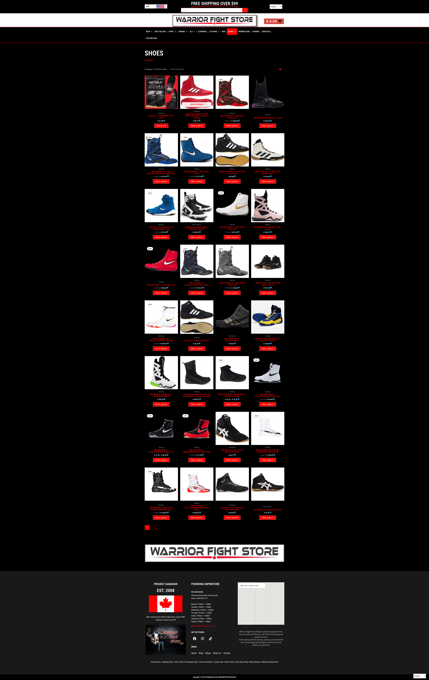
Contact (226, 653)
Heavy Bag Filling (241, 662)
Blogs (208, 653)
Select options (197, 125)
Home (193, 653)
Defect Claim (229, 662)
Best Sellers (160, 31)
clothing (213, 31)
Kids (223, 31)
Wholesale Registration (270, 662)
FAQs (176, 662)
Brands (182, 31)
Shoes (230, 31)
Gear (148, 31)
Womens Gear (244, 31)
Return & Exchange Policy (188, 662)
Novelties (266, 31)
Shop (201, 653)
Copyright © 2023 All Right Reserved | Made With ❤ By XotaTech (214, 677)
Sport (171, 31)
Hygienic (255, 31)
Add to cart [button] (161, 125)
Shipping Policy (167, 662)
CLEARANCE (202, 31)
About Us (217, 653)
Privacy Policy (156, 662)
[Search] (245, 10)
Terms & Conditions (206, 662)
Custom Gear (151, 38)
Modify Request (254, 662)
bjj (191, 31)
